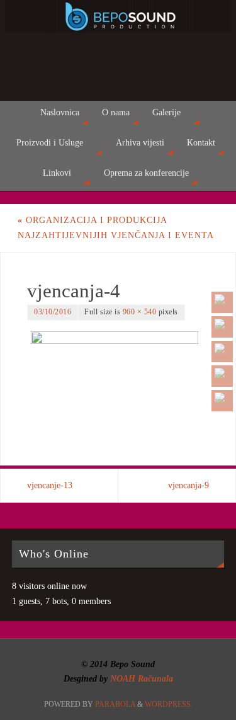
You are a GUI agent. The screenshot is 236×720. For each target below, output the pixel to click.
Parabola (115, 704)
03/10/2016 (52, 311)
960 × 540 (140, 311)
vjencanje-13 (49, 485)
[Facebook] (222, 327)
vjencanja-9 (188, 485)
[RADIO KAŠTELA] (222, 376)
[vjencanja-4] (118, 380)
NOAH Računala (140, 678)
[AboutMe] (222, 351)
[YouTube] (222, 302)
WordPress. (169, 704)
